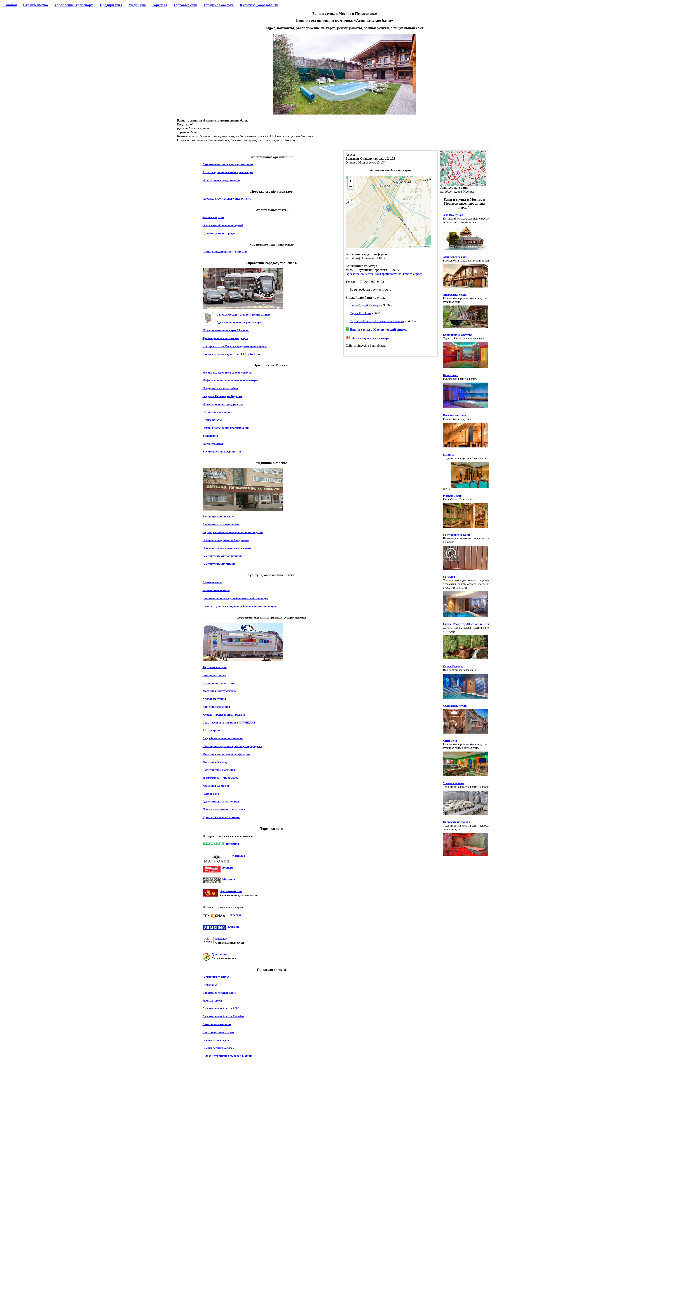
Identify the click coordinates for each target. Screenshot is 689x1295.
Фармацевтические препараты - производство (233, 532)
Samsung (233, 926)
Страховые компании (217, 1024)
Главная (10, 5)
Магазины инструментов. (219, 690)
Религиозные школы (216, 590)
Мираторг (228, 879)
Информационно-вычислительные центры (230, 380)
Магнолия (238, 855)
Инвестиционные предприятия (223, 404)
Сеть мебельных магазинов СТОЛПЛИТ (229, 722)
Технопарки (210, 435)
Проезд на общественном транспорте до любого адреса (384, 274)
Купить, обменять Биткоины (221, 817)
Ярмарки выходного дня (219, 683)
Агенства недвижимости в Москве (225, 251)
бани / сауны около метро (371, 338)
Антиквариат (211, 730)
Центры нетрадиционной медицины (226, 540)
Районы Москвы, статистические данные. (244, 314)
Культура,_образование (259, 5)
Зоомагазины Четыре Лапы (221, 777)
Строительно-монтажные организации (228, 164)
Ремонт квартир (213, 217)
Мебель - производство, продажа (224, 714)
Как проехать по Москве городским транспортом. (235, 346)
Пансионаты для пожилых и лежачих (227, 548)
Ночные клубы (212, 1000)
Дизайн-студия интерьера (219, 233)
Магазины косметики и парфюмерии (226, 754)
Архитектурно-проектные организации (228, 172)
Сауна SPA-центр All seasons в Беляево (377, 321)
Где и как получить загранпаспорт (239, 322)
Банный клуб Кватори (365, 305)
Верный (227, 867)
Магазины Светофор (216, 785)
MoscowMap (424, 246)
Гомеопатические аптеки (219, 563)
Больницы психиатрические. (221, 524)
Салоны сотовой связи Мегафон (223, 1016)
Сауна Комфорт (360, 313)
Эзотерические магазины (219, 769)
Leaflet (412, 246)
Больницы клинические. (218, 516)
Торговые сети (185, 5)
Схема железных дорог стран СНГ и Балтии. (232, 354)
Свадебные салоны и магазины (223, 738)
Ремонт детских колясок (218, 1047)
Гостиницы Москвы (216, 976)
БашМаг (221, 938)
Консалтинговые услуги (218, 1032)
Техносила (235, 914)
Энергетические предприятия (222, 451)
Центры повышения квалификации (226, 427)
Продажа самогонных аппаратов (224, 809)
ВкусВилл (232, 843)
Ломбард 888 (211, 793)
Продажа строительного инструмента (227, 198)
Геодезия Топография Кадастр (222, 396)
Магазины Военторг (216, 762)
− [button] (350, 186)
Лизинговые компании (217, 412)
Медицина (137, 5)
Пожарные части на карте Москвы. (226, 330)
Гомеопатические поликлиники (223, 555)
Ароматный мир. (231, 891)
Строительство (35, 5)
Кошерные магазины (216, 706)
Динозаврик (219, 954)
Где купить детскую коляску (221, 801)
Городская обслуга (219, 5)
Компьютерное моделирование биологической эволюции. (240, 606)
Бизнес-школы (212, 419)
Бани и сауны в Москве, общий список (378, 329)
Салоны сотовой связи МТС (221, 1008)
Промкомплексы (213, 443)
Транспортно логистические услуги (225, 338)
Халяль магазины (214, 698)
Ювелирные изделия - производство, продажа (232, 746)
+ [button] (350, 181)
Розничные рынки (214, 675)
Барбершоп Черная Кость (219, 992)
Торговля (159, 5)
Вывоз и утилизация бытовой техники (227, 1055)
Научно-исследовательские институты (227, 372)
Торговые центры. (215, 667)
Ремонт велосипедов (216, 1040)
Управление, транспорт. (73, 5)
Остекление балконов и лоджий (223, 225)
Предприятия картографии (220, 388)
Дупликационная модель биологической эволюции (235, 598)
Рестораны (210, 984)
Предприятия (111, 5)
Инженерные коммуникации (221, 180)
